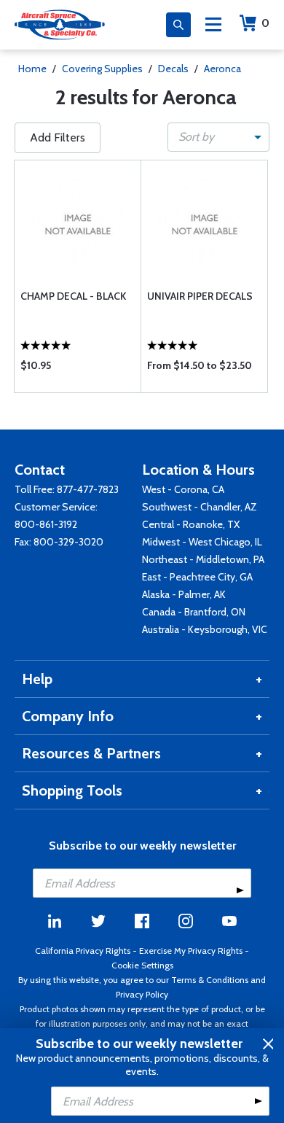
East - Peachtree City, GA (197, 576)
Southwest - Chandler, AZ (199, 506)
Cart (265, 23)
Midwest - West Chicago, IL (202, 541)
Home (32, 68)
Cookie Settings (142, 965)
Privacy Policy (142, 994)
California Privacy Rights (82, 950)
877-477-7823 (88, 489)
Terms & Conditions (209, 979)
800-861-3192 (46, 524)
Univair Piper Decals (200, 296)
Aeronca (222, 68)
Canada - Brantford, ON (193, 611)
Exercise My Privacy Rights (190, 950)
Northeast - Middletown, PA (203, 559)
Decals (173, 68)
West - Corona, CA (183, 489)
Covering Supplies (102, 68)
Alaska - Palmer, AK (184, 594)
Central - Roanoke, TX (191, 524)
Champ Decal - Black (73, 296)
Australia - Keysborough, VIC (204, 629)
